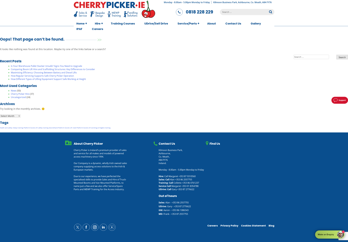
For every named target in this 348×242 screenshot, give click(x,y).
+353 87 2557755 (179, 213)
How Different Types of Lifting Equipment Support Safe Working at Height (48, 79)
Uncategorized (18, 97)
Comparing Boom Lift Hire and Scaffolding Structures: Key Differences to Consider (53, 69)
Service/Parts (187, 23)
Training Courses (123, 23)
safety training (43, 128)
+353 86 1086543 (180, 210)
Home (80, 23)
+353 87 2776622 (185, 189)
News (13, 90)
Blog (271, 225)
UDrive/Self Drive (156, 23)
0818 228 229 (199, 12)
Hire (97, 23)
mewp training (18, 128)
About (211, 23)
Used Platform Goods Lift (82, 128)
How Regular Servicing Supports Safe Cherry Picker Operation (42, 75)
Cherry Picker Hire (20, 93)
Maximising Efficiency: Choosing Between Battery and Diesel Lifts (44, 72)
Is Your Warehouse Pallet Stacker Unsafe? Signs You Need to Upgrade (46, 66)
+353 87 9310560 (187, 176)
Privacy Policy (229, 225)
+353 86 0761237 (190, 182)
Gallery (256, 23)
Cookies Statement (253, 225)
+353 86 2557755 (183, 179)
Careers (97, 29)
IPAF (79, 29)
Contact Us (233, 23)
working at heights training (100, 128)
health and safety (6, 128)
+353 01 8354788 (189, 186)
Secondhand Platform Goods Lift (60, 128)
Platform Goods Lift (31, 128)
